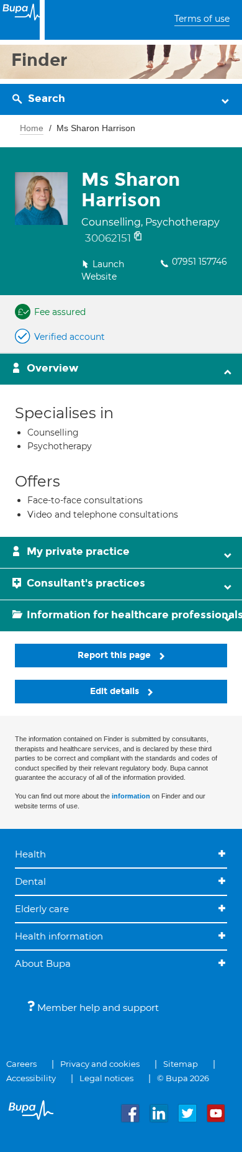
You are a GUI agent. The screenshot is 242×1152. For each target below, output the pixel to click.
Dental (30, 881)
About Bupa (43, 963)
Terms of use (202, 18)
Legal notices (106, 1078)
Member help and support (97, 1007)
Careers (21, 1064)
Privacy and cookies (100, 1064)
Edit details (115, 691)
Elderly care (42, 909)
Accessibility (31, 1078)
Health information (59, 936)
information (131, 796)
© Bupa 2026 (183, 1078)
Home (31, 128)
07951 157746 (199, 261)
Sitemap (180, 1064)
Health (30, 854)
